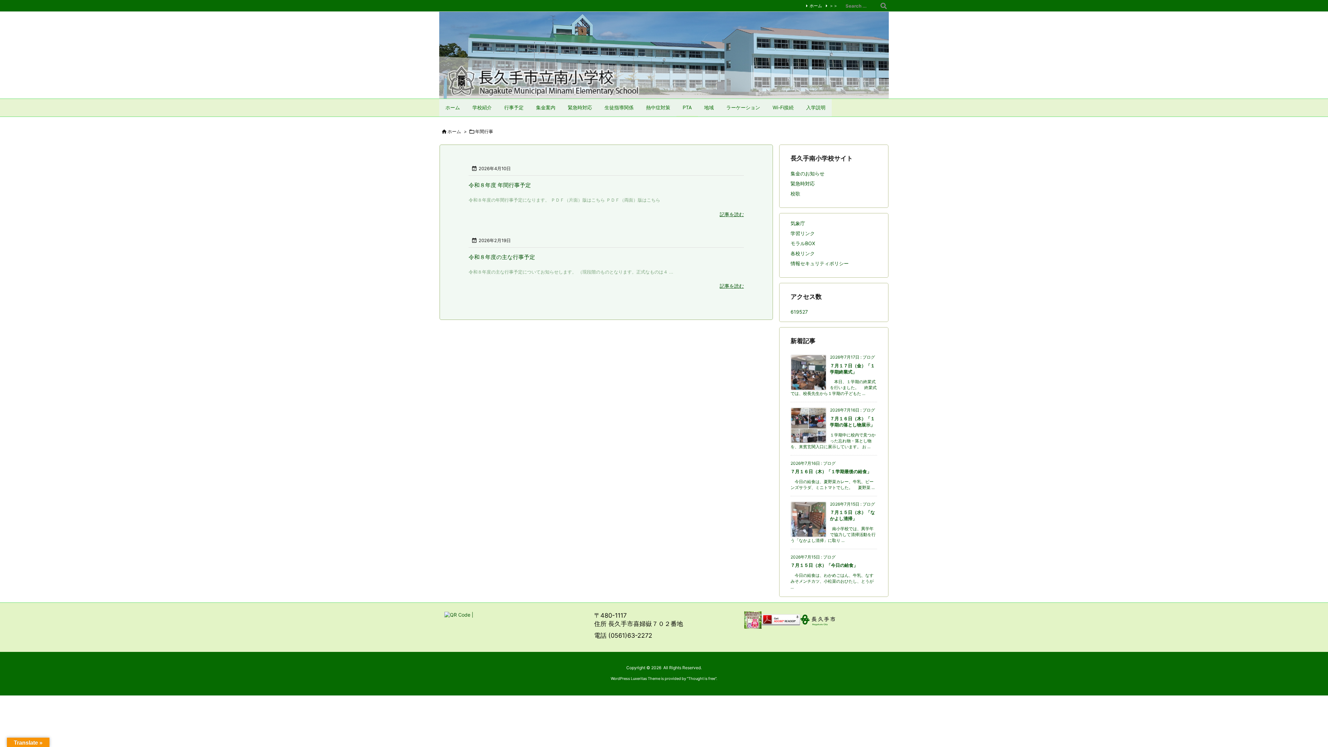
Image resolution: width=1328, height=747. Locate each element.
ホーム (816, 5)
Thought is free (701, 678)
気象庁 (798, 223)
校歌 (795, 193)
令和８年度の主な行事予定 (502, 256)
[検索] (883, 6)
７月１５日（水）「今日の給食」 (824, 565)
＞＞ (833, 5)
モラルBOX (803, 243)
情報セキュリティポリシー (820, 263)
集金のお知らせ (807, 173)
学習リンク (803, 233)
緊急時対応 (803, 183)
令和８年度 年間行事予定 (500, 185)
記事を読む (732, 214)
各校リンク (803, 253)
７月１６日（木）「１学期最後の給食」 (831, 471)
